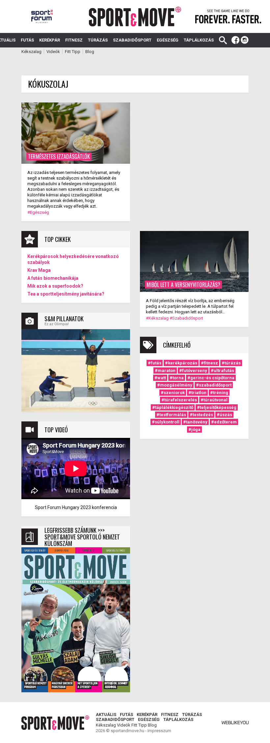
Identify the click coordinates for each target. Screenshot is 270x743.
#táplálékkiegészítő (172, 407)
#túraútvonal (214, 399)
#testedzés (201, 414)
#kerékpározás (181, 362)
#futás (154, 362)
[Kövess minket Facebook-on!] (235, 40)
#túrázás (231, 362)
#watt (160, 377)
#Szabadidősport (186, 318)
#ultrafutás (222, 370)
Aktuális (106, 714)
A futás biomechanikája (52, 278)
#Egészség (38, 212)
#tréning (219, 392)
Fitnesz (74, 40)
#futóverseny (193, 370)
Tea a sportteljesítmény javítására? (65, 294)
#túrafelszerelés (179, 399)
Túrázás (98, 40)
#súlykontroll (165, 421)
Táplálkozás (199, 40)
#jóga (194, 429)
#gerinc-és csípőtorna (210, 377)
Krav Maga (39, 270)
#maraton (165, 370)
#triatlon (197, 392)
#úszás (224, 414)
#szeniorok (173, 392)
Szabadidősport (132, 40)
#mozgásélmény (174, 385)
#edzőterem (224, 421)
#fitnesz (209, 362)
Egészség (167, 40)
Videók (53, 51)
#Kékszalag (157, 318)
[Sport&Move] (135, 16)
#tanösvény (195, 421)
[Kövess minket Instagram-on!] (245, 40)
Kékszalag (31, 51)
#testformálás (171, 414)
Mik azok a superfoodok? (55, 286)
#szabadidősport (213, 385)
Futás (27, 40)
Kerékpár (49, 40)
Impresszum (159, 730)
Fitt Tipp (72, 51)
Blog (89, 51)
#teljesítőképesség (216, 407)
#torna (177, 377)
